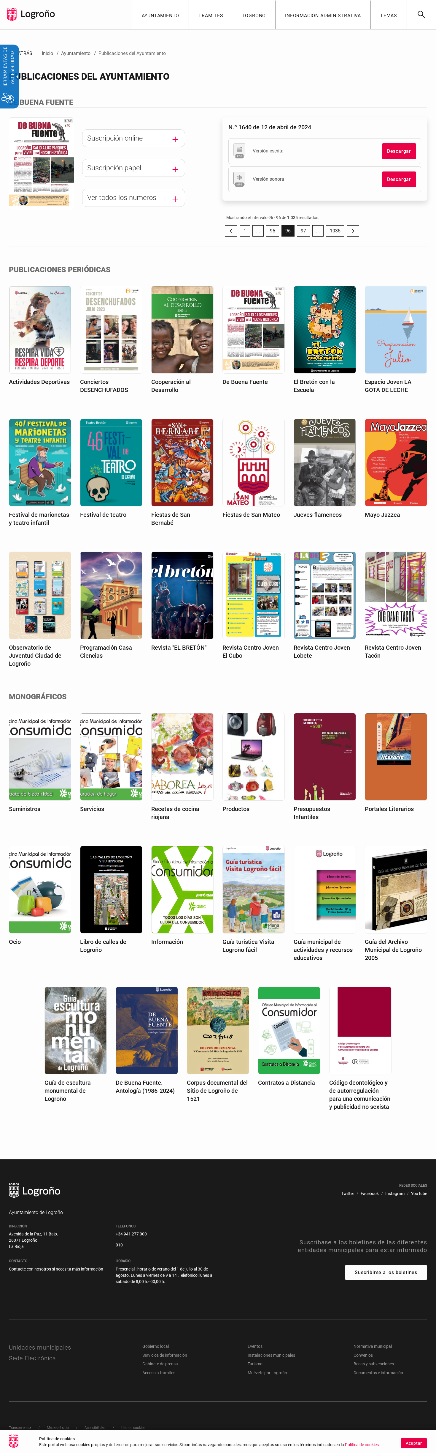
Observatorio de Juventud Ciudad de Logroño (35, 655)
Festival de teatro (103, 514)
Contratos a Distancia (286, 1082)
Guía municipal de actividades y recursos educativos (323, 949)
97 (305, 232)
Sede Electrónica (32, 1358)
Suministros (24, 809)
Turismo (255, 1363)
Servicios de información (164, 1355)
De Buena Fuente (245, 381)
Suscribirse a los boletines (386, 1272)
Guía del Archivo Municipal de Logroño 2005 (393, 949)
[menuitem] (160, 14)
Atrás (20, 53)
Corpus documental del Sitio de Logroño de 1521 (217, 1090)
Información (167, 941)
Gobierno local (155, 1346)
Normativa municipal (373, 1346)
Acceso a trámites (158, 1372)
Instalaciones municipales (271, 1355)
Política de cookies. (362, 1444)
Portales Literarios (389, 809)
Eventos (255, 1346)
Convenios (363, 1355)
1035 (337, 232)
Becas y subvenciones (374, 1363)
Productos (235, 809)
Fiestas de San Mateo (251, 514)
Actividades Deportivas (39, 381)
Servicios (92, 809)
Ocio (15, 941)
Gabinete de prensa (160, 1363)
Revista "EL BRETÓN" (178, 647)
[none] (12, 14)
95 (274, 232)
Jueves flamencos (318, 514)
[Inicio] (38, 14)
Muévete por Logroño (267, 1372)
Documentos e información (378, 1372)
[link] (421, 14)
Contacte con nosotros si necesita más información (56, 1269)
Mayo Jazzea (382, 514)
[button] (258, 231)
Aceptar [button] (414, 1443)
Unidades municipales (40, 1347)
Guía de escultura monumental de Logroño (67, 1090)
